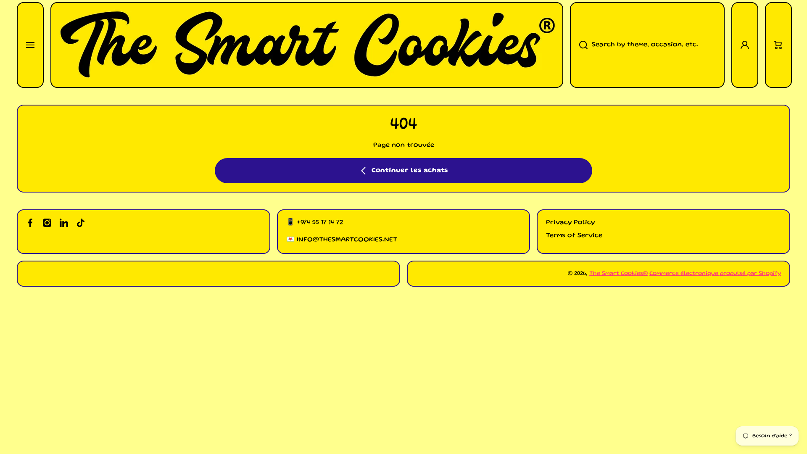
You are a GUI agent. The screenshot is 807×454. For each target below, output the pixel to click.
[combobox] (647, 45)
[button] (778, 45)
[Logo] (306, 45)
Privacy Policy (570, 223)
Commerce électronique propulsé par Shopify (715, 273)
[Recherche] (579, 45)
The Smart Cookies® (618, 273)
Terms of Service (574, 236)
